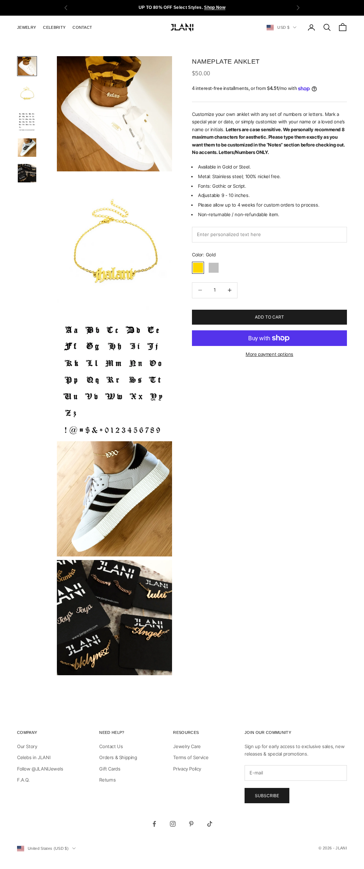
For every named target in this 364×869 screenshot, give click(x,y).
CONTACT (82, 27)
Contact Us (111, 746)
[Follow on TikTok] (209, 823)
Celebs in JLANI (33, 757)
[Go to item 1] (27, 66)
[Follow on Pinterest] (191, 823)
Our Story (27, 746)
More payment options (269, 354)
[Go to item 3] (27, 122)
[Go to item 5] (27, 173)
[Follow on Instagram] (172, 823)
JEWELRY (26, 27)
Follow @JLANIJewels (40, 769)
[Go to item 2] (27, 94)
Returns (107, 780)
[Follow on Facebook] (154, 823)
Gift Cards (109, 769)
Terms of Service (190, 757)
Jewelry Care (186, 746)
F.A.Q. (23, 780)
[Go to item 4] (27, 148)
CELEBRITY (54, 27)
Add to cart (269, 317)
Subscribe (267, 795)
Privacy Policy (187, 769)
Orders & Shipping (118, 757)
